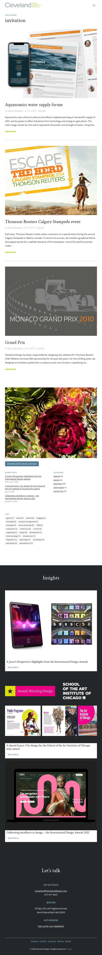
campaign (11, 525)
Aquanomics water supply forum (34, 105)
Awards (57, 476)
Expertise (58, 483)
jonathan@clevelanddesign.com (51, 890)
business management (28, 521)
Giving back (59, 487)
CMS (39, 525)
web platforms (26, 543)
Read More (13, 667)
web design (11, 543)
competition (11, 529)
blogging (41, 518)
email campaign (13, 536)
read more (10, 131)
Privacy (69, 949)
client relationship (26, 525)
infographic (11, 539)
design (23, 532)
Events (56, 480)
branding (11, 521)
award (20, 518)
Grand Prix (15, 342)
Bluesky (68, 941)
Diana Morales (15, 110)
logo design (25, 539)
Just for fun (58, 491)
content (37, 529)
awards (30, 518)
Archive (42, 110)
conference (25, 529)
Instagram (52, 941)
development (36, 532)
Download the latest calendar (22, 463)
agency (10, 518)
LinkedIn (43, 941)
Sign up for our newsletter (51, 926)
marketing (38, 539)
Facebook (35, 941)
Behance (60, 941)
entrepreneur (29, 536)
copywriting (11, 532)
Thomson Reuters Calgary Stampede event (42, 222)
